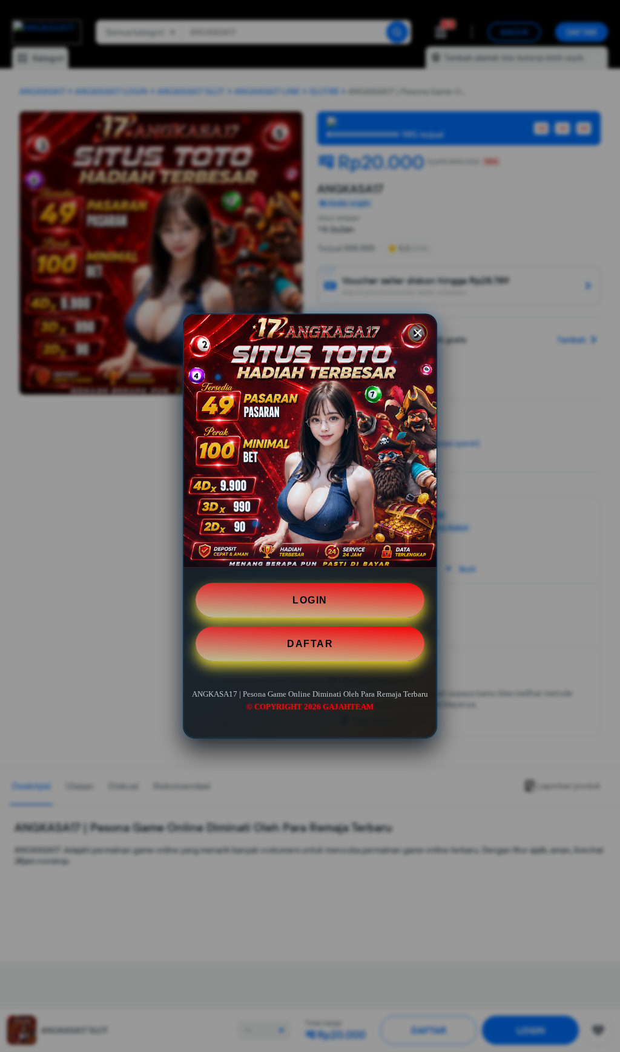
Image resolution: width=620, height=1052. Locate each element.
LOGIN (310, 600)
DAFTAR (310, 644)
